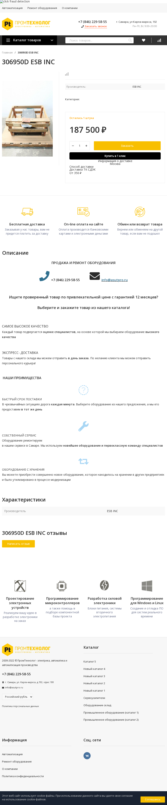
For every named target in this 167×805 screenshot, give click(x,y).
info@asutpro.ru (14, 687)
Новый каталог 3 (94, 676)
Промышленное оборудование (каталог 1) (111, 712)
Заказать (127, 146)
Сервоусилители (94, 698)
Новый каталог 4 (94, 669)
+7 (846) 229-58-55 (92, 22)
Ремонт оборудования (42, 8)
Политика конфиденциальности (23, 776)
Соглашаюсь (152, 799)
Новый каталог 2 (94, 683)
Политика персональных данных (20, 706)
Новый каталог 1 (94, 690)
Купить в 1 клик (115, 156)
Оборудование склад (97, 705)
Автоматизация (12, 754)
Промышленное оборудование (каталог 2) (111, 719)
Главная (7, 52)
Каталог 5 (90, 661)
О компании (70, 8)
